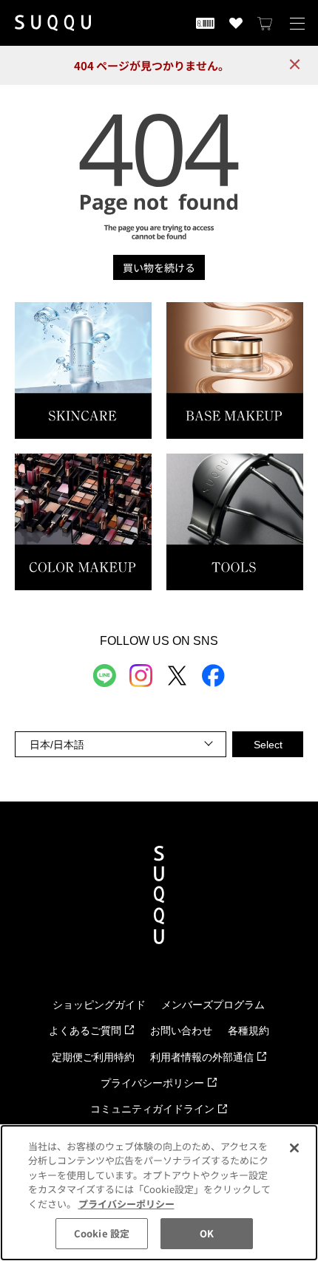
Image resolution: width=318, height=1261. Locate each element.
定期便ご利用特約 (93, 1057)
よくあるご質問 (85, 1030)
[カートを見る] (265, 23)
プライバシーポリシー (152, 1083)
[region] (159, 1192)
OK (207, 1233)
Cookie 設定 (101, 1233)
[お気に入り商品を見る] (236, 23)
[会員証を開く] (205, 23)
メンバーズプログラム (213, 1005)
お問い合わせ (181, 1030)
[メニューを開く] (297, 23)
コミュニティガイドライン (152, 1109)
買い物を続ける (159, 267)
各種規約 (248, 1030)
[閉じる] (294, 1148)
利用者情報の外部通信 (202, 1057)
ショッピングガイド (99, 1005)
